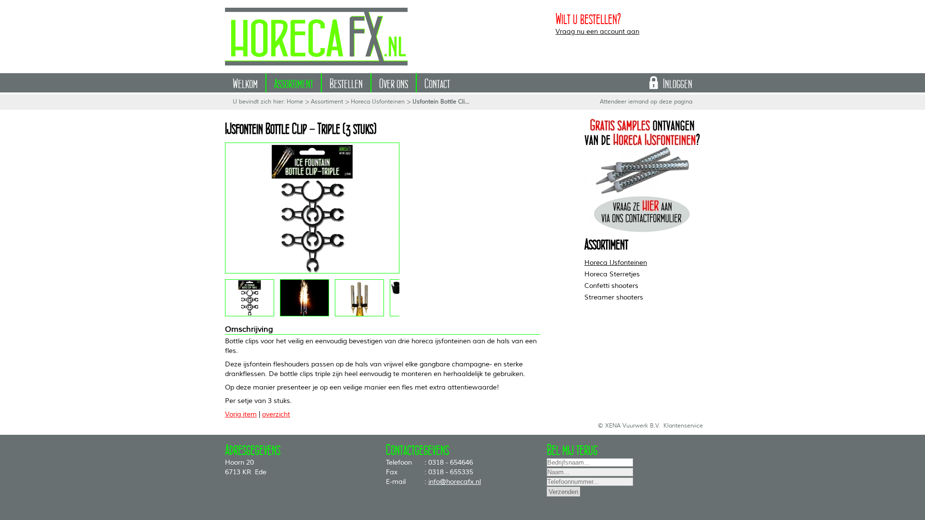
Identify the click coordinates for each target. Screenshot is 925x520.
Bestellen (346, 82)
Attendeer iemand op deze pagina (646, 101)
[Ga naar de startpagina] (316, 36)
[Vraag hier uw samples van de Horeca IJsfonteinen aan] (642, 231)
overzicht (276, 414)
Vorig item (241, 414)
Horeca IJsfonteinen (378, 101)
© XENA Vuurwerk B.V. (629, 425)
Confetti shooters (611, 286)
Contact (437, 82)
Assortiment (293, 82)
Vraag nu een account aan (597, 31)
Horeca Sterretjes (612, 274)
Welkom (245, 82)
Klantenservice (683, 425)
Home (295, 101)
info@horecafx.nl (454, 482)
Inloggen (677, 82)
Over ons (393, 82)
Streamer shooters (613, 297)
